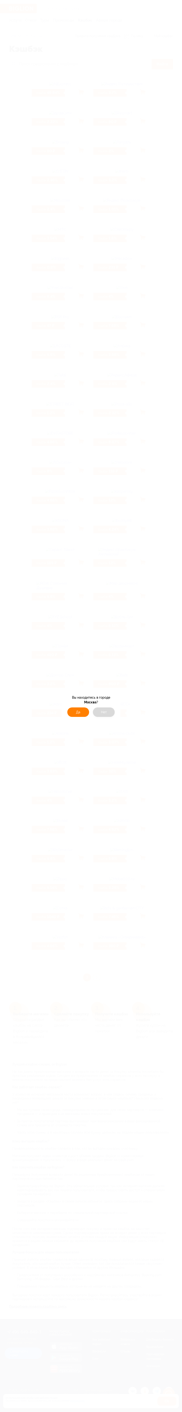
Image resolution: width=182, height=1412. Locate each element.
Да (78, 712)
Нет (104, 712)
